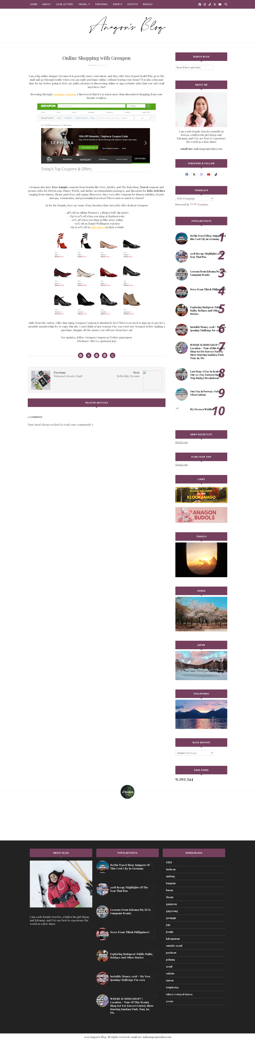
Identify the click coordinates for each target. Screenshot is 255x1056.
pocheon (171, 952)
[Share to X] (88, 355)
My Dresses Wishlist (202, 409)
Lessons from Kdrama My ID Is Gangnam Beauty (208, 273)
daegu (169, 897)
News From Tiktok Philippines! (208, 289)
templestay (172, 987)
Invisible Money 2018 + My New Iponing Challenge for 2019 (208, 328)
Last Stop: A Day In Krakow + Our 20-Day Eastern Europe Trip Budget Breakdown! (207, 375)
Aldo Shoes (98, 227)
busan (169, 890)
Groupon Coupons (64, 94)
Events (117, 4)
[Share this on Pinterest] (96, 355)
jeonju (169, 931)
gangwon (171, 904)
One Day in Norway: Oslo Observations (204, 393)
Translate (203, 204)
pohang (170, 959)
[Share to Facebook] (80, 355)
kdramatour (173, 938)
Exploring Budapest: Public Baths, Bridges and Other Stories (206, 310)
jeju (168, 925)
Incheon (171, 869)
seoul (169, 966)
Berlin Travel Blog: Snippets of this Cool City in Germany (208, 237)
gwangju (171, 918)
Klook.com (181, 442)
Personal (101, 4)
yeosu (169, 1001)
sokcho (170, 973)
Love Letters (64, 4)
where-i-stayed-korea (179, 994)
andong (170, 876)
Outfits (132, 4)
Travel (82, 4)
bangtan (171, 883)
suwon (169, 980)
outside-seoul (174, 945)
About (46, 4)
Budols (148, 4)
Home (33, 4)
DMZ (169, 862)
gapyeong (172, 911)
